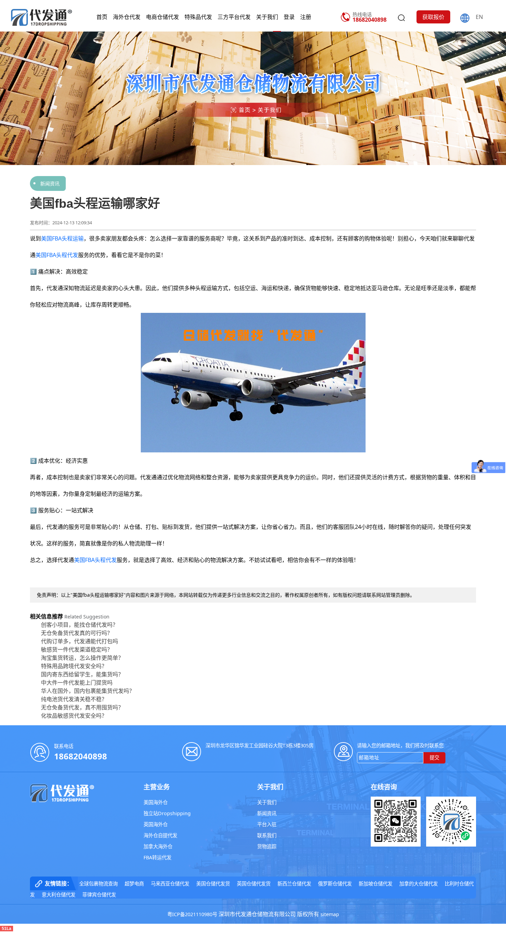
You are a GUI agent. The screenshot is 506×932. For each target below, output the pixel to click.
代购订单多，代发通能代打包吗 (79, 641)
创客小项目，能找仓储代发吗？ (79, 624)
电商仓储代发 (162, 17)
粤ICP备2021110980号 (192, 914)
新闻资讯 (50, 183)
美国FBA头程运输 (62, 238)
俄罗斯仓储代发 (335, 883)
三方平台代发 (234, 17)
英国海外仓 (156, 824)
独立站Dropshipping (167, 813)
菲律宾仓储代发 (99, 894)
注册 (305, 17)
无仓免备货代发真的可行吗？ (77, 633)
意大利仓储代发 (58, 894)
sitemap (329, 914)
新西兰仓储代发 (294, 883)
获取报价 (433, 17)
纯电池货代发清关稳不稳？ (74, 699)
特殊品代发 (198, 17)
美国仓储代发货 (213, 883)
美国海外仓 (156, 802)
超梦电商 (134, 883)
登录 (289, 17)
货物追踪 (266, 846)
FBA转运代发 (157, 857)
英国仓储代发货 (254, 883)
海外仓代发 (126, 17)
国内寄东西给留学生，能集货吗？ (82, 674)
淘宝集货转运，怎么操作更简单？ (82, 658)
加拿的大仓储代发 (418, 883)
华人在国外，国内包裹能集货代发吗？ (88, 691)
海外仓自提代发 (160, 835)
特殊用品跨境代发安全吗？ (74, 666)
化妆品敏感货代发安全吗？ (74, 715)
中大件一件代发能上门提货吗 (77, 682)
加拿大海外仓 (158, 846)
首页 (101, 17)
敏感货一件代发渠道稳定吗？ (77, 649)
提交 (434, 757)
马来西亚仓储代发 (170, 883)
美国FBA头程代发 (56, 255)
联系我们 (266, 835)
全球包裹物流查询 (98, 883)
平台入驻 (266, 824)
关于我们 (267, 17)
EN (479, 17)
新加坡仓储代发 (375, 883)
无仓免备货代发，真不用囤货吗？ (82, 707)
